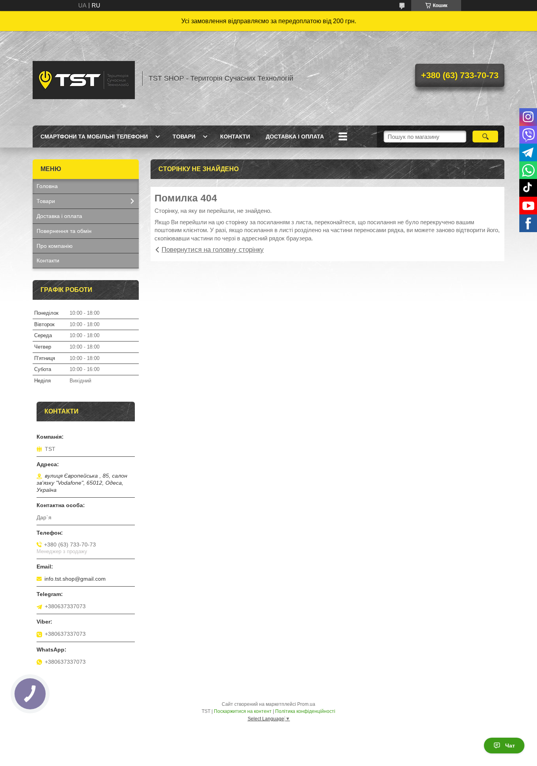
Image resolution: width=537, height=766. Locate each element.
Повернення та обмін (64, 231)
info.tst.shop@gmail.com (75, 579)
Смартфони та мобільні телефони (94, 136)
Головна (47, 186)
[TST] (84, 78)
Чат (510, 745)
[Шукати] (485, 136)
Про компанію (55, 246)
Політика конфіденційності (305, 711)
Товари (184, 136)
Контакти (235, 136)
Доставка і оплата (295, 136)
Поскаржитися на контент (243, 711)
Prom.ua (306, 704)
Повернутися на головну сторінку (213, 249)
